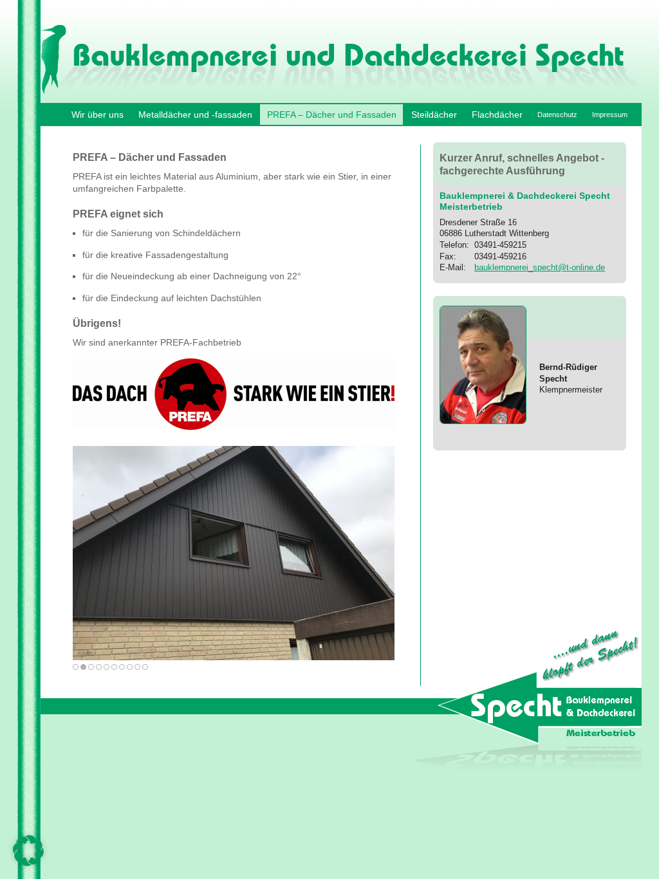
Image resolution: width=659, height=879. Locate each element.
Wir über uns (97, 114)
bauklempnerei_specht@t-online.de (539, 267)
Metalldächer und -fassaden (195, 114)
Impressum (609, 114)
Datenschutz (557, 114)
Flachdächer (497, 114)
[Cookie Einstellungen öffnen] (28, 863)
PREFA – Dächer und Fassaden (331, 114)
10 (145, 667)
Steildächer (434, 114)
